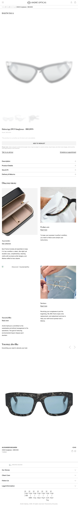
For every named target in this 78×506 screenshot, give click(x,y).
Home (3, 7)
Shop (7, 7)
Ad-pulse (55, 504)
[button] (39, 143)
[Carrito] (75, 2)
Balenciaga (13, 7)
